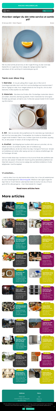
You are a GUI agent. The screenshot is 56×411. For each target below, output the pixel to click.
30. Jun (20, 286)
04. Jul (47, 253)
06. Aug (47, 203)
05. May (47, 370)
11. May (20, 353)
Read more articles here (28, 188)
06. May (20, 370)
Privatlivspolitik (30, 408)
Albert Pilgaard (17, 23)
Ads (39, 397)
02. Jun (20, 336)
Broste (52, 23)
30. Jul (46, 236)
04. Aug (20, 219)
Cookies (39, 401)
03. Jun (47, 303)
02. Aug (20, 236)
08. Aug (20, 203)
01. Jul (20, 269)
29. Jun (20, 303)
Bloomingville (25, 180)
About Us (39, 399)
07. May (47, 353)
